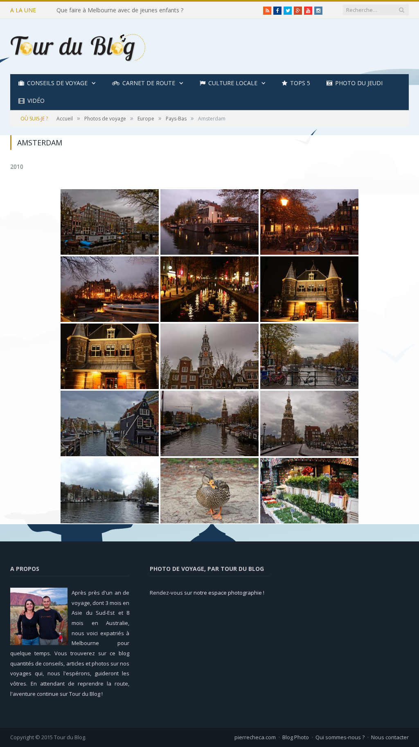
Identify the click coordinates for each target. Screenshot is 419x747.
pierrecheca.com (255, 737)
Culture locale (232, 83)
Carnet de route (148, 83)
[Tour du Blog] (77, 46)
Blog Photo (295, 737)
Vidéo (36, 100)
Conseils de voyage (57, 83)
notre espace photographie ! (229, 592)
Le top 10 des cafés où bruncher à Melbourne (117, 10)
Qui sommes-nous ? (340, 737)
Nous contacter (390, 737)
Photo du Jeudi (359, 83)
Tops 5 (300, 83)
